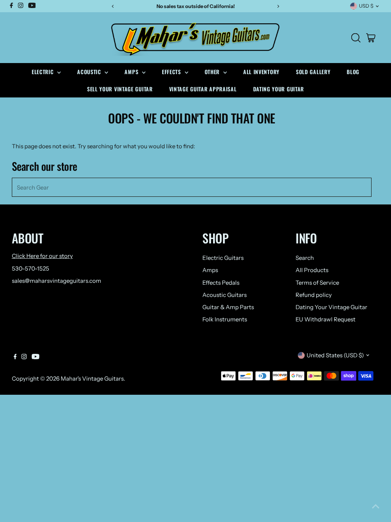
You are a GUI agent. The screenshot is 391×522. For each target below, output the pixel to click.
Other (213, 72)
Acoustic (90, 72)
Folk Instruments (224, 319)
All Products (312, 270)
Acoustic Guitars (224, 294)
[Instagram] (24, 357)
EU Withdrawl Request (325, 319)
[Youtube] (35, 357)
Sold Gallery (313, 72)
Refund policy (314, 294)
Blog (353, 72)
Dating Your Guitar (278, 89)
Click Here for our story (42, 255)
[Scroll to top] (375, 506)
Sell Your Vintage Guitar (120, 89)
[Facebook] (15, 357)
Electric (43, 72)
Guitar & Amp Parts (228, 307)
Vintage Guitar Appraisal (203, 89)
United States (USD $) (335, 355)
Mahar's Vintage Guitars (92, 378)
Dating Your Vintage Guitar (331, 307)
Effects (172, 72)
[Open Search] (355, 37)
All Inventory (261, 72)
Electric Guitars (223, 257)
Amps (132, 72)
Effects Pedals (220, 282)
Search (305, 257)
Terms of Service (317, 282)
